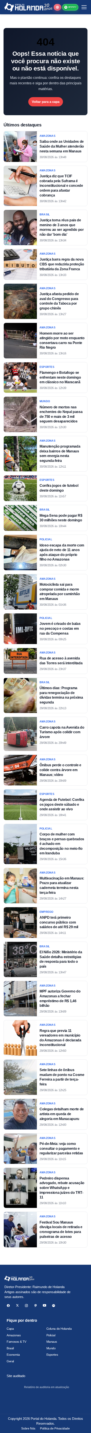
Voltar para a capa (45, 102)
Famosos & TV (16, 1341)
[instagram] (26, 1305)
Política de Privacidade (55, 1428)
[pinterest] (35, 1305)
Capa (10, 1328)
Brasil (10, 1348)
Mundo (51, 1348)
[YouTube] (44, 1305)
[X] (17, 1305)
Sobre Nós (28, 1428)
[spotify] (53, 1305)
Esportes (52, 1354)
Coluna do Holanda (59, 1328)
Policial (50, 1335)
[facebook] (8, 1305)
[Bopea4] (28, 7)
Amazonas (14, 1335)
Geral (10, 1361)
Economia (13, 1354)
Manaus (51, 1341)
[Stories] (57, 7)
